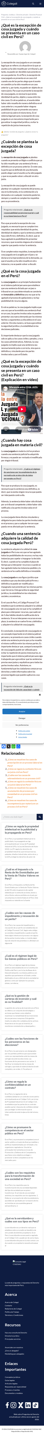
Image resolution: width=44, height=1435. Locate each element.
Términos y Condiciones (14, 1315)
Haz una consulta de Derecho (16, 1333)
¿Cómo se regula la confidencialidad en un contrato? (18, 1084)
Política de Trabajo (12, 1312)
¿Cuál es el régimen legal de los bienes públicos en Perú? (21, 957)
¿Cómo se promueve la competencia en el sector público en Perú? (19, 1130)
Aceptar (22, 711)
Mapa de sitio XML (27, 1431)
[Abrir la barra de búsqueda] (33, 3)
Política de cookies (24, 731)
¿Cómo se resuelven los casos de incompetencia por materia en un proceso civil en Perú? (22, 803)
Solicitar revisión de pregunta (14, 132)
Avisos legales (22, 737)
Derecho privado (22, 15)
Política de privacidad (25, 734)
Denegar (22, 718)
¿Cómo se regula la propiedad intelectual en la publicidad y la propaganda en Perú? (22, 829)
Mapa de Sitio (15, 1431)
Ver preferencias (22, 725)
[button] (40, 695)
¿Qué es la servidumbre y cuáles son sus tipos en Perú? (22, 1220)
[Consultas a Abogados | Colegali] (9, 3)
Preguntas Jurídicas (8, 15)
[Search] (40, 817)
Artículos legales (11, 1383)
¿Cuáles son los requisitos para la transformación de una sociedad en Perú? (20, 1175)
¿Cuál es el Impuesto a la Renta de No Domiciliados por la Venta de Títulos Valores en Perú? (22, 874)
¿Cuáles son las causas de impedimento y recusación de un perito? (21, 916)
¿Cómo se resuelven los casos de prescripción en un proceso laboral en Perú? (24, 762)
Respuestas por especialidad (15, 1387)
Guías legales (10, 1380)
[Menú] (40, 3)
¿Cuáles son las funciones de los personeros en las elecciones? (21, 1041)
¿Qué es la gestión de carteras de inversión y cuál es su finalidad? (20, 998)
